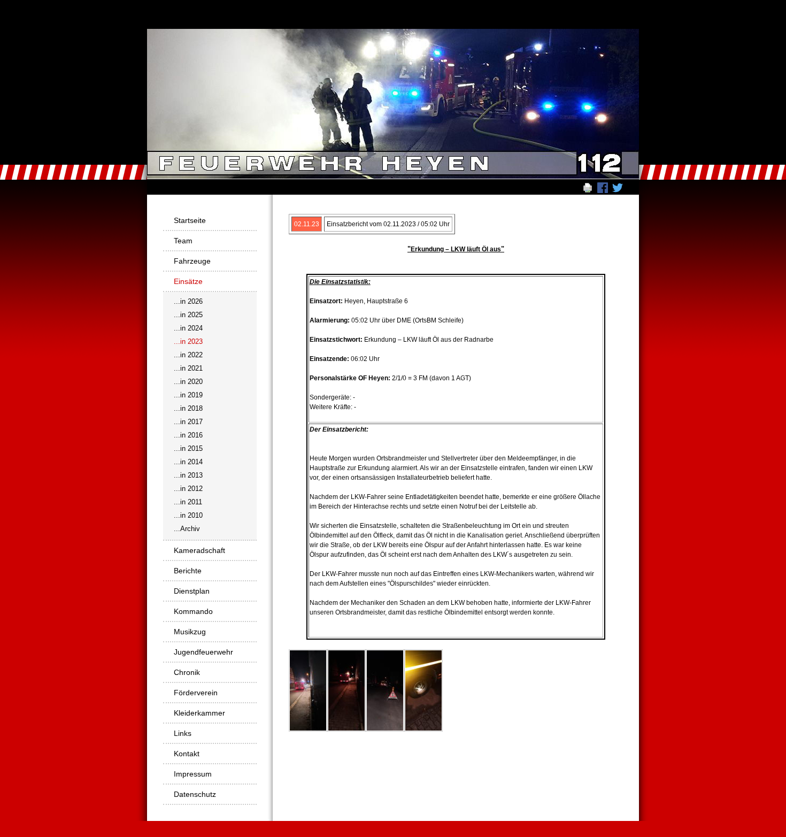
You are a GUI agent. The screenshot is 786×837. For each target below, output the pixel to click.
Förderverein (196, 692)
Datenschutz (195, 794)
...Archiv (187, 529)
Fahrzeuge (192, 261)
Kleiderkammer (199, 713)
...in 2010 (188, 515)
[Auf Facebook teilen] (602, 187)
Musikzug (190, 631)
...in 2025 (188, 315)
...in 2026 (188, 301)
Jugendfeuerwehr (203, 652)
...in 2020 (188, 382)
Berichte (188, 570)
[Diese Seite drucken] (587, 187)
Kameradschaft (199, 550)
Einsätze (188, 281)
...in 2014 (188, 462)
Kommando (193, 611)
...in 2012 (188, 489)
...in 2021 (188, 368)
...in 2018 (188, 408)
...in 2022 (188, 355)
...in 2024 (188, 328)
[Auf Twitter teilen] (617, 187)
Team (183, 240)
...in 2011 (188, 502)
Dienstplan (192, 591)
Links (182, 733)
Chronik (187, 672)
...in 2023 (188, 341)
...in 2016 (188, 435)
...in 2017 (188, 422)
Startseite (190, 220)
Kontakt (186, 753)
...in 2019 (188, 395)
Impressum (193, 774)
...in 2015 (188, 448)
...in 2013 (188, 475)
